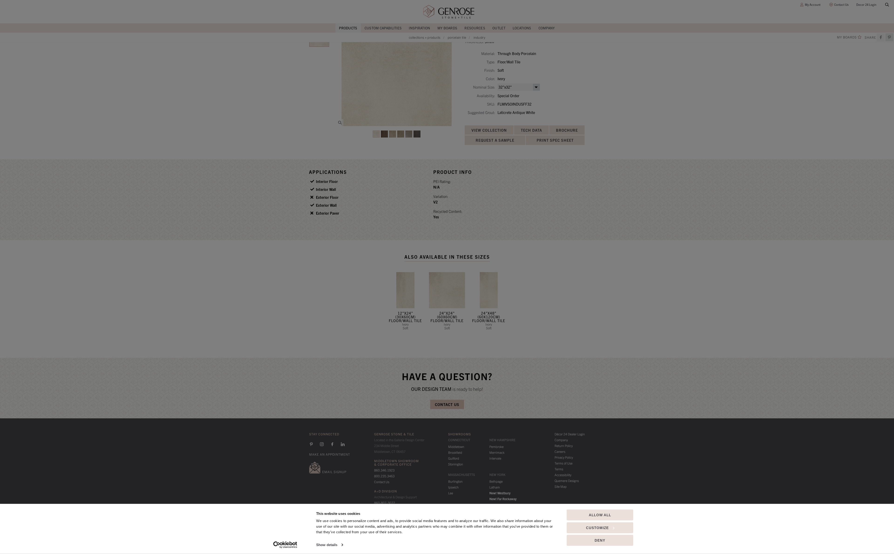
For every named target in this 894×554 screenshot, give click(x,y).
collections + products (424, 37)
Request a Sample (495, 140)
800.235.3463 (384, 476)
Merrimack (497, 452)
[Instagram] (322, 444)
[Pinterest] (311, 444)
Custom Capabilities (383, 28)
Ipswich (453, 487)
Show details (326, 545)
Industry (479, 37)
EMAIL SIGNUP (334, 472)
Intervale (495, 458)
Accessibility (563, 475)
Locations (522, 28)
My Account (812, 5)
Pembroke (496, 446)
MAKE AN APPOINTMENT (329, 454)
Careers (560, 451)
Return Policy (564, 446)
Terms (559, 469)
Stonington (455, 464)
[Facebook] (881, 37)
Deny (600, 540)
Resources (474, 28)
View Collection (489, 130)
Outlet (498, 28)
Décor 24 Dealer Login (570, 434)
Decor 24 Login (866, 5)
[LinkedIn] (343, 444)
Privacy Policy (564, 457)
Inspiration (419, 28)
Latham (494, 487)
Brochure (567, 130)
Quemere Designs (567, 480)
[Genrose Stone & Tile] (448, 12)
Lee (450, 493)
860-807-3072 (384, 503)
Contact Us (841, 5)
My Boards (447, 28)
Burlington (455, 481)
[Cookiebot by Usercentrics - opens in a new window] (285, 544)
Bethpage (496, 481)
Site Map (561, 486)
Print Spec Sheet (555, 140)
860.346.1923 (384, 470)
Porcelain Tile (457, 37)
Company (546, 28)
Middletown (456, 446)
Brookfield (455, 452)
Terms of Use (563, 463)
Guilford (453, 458)
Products (348, 28)
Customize (597, 528)
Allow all (600, 515)
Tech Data (531, 130)
